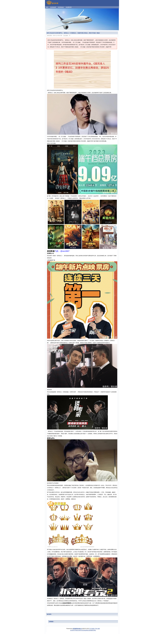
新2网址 (94, 630)
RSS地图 (91, 628)
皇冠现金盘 (96, 487)
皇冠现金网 (84, 630)
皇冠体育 (79, 630)
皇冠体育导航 (73, 630)
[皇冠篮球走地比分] (52, 4)
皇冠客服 (89, 630)
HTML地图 (97, 628)
